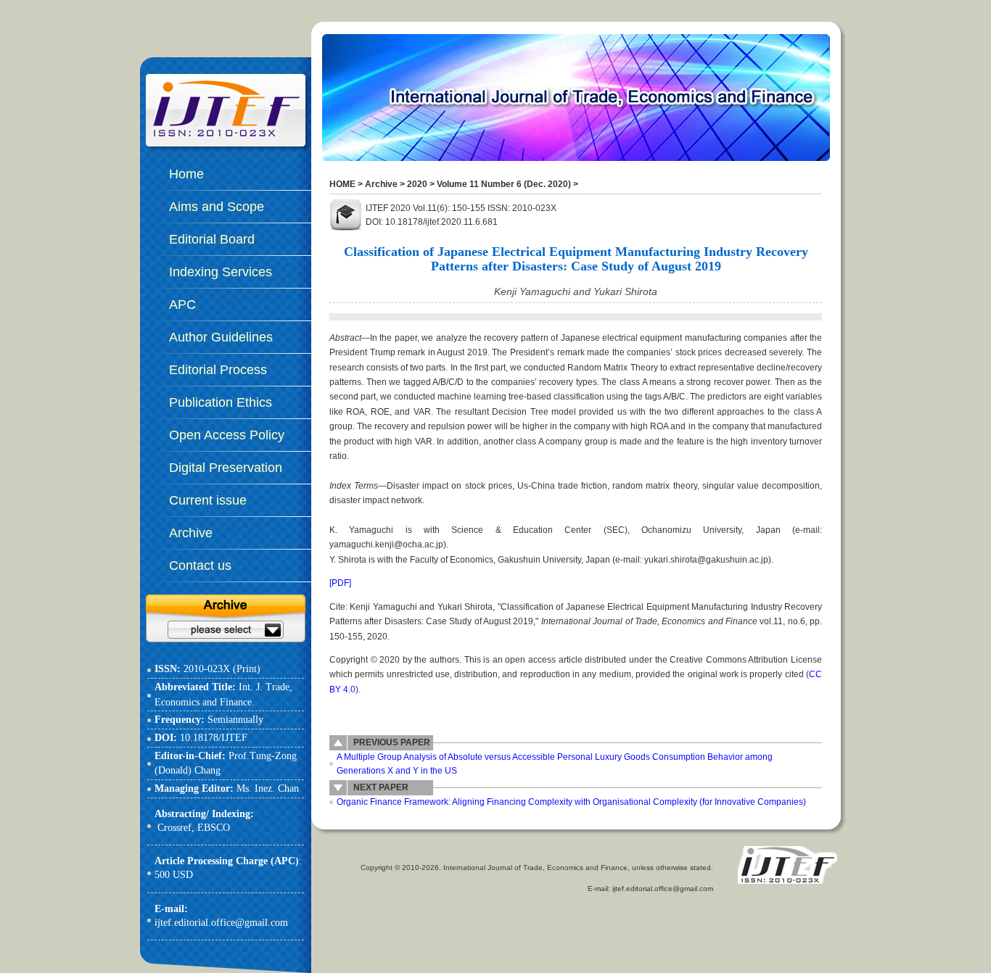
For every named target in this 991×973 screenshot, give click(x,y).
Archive (381, 184)
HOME (342, 184)
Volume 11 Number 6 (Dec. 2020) (504, 184)
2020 (417, 184)
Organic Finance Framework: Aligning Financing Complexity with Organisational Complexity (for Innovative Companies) (571, 802)
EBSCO (213, 827)
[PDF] (340, 583)
